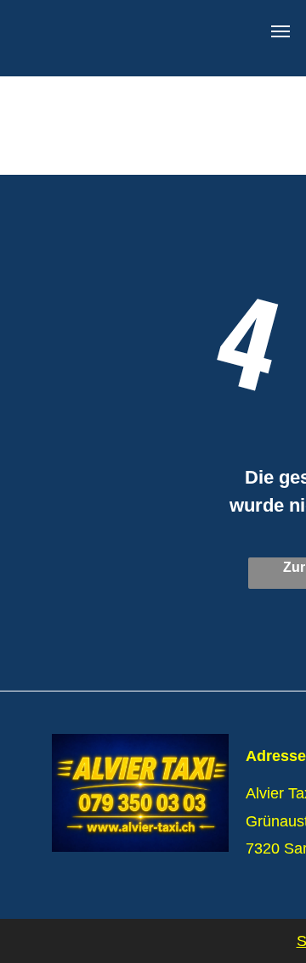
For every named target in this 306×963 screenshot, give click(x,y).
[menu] (281, 31)
